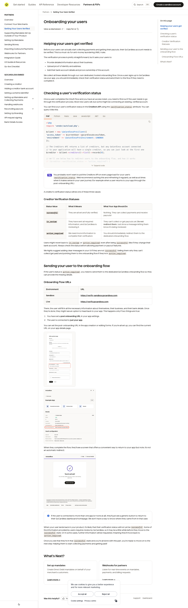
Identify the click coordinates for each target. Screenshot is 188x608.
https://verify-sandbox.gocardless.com (99, 295)
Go (104, 116)
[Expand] (33, 99)
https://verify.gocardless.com (94, 302)
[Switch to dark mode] (19, 604)
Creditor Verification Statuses (171, 42)
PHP (48, 116)
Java (75, 116)
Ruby (66, 116)
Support (136, 598)
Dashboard (147, 598)
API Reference (46, 4)
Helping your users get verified (171, 27)
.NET (96, 116)
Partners (46, 12)
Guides (32, 4)
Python (57, 116)
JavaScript (85, 116)
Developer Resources (68, 4)
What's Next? (166, 62)
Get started (19, 4)
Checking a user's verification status (168, 35)
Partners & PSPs (91, 4)
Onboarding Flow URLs (172, 57)
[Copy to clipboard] (149, 121)
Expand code (99, 165)
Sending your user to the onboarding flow (171, 50)
